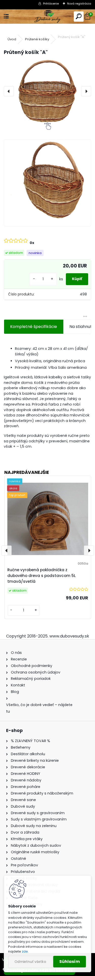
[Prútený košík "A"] (47, 91)
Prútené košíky (37, 39)
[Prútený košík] (47, 182)
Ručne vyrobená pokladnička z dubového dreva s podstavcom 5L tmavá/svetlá (41, 575)
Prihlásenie (51, 4)
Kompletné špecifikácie (33, 326)
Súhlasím (69, 961)
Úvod (12, 39)
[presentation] (9, 91)
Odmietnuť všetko (30, 961)
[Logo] (47, 16)
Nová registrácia (79, 4)
